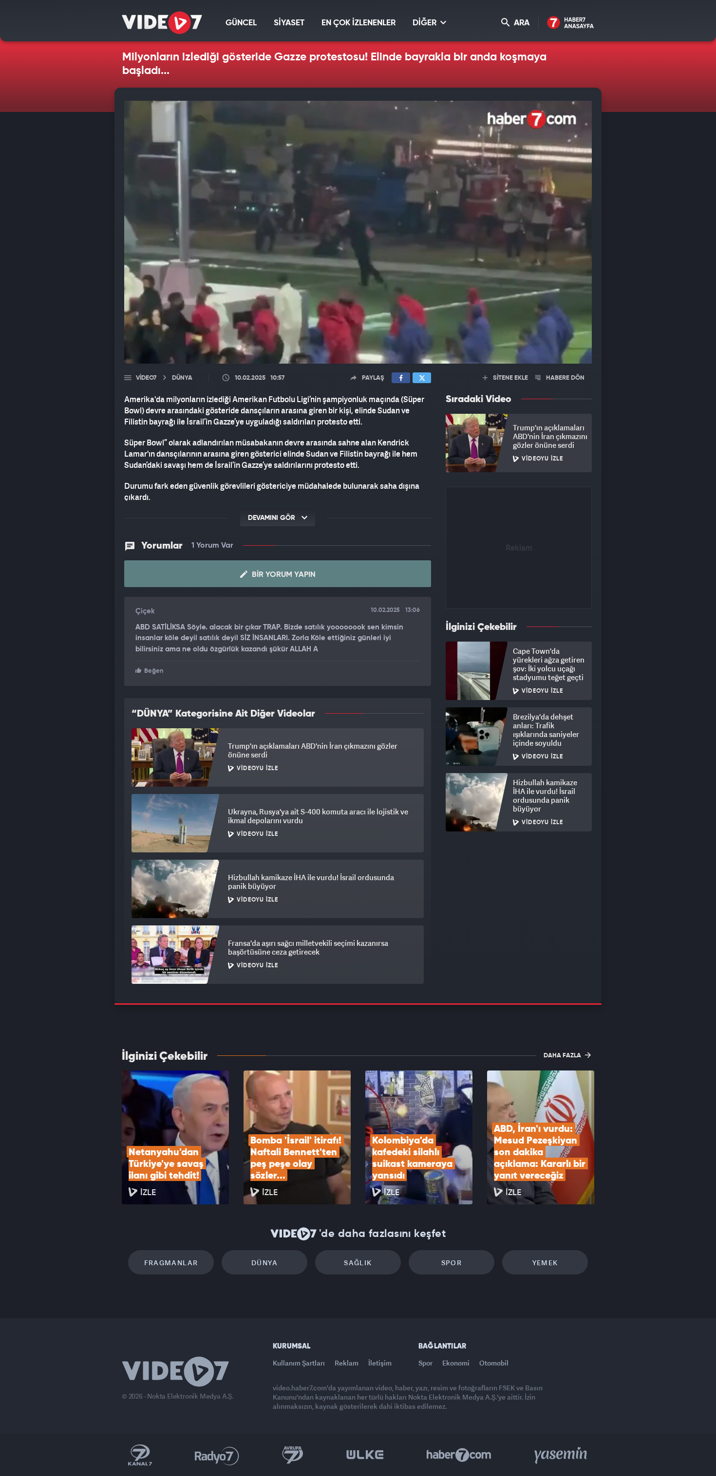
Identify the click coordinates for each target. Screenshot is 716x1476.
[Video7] (162, 22)
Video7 (146, 378)
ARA (520, 23)
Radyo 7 (217, 1455)
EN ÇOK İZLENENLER (358, 23)
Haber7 (459, 1455)
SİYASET (289, 23)
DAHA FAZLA (563, 1055)
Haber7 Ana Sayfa (570, 23)
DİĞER (425, 23)
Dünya (264, 1262)
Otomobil (494, 1362)
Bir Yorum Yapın (283, 575)
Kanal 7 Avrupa (292, 1455)
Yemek (545, 1262)
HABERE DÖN (564, 378)
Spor (451, 1262)
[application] (358, 232)
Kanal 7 (140, 1455)
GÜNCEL (241, 23)
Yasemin (561, 1455)
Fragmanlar (171, 1262)
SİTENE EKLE (509, 378)
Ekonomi (456, 1362)
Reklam (346, 1362)
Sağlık (358, 1262)
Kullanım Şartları (299, 1362)
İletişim (380, 1362)
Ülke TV (365, 1455)
